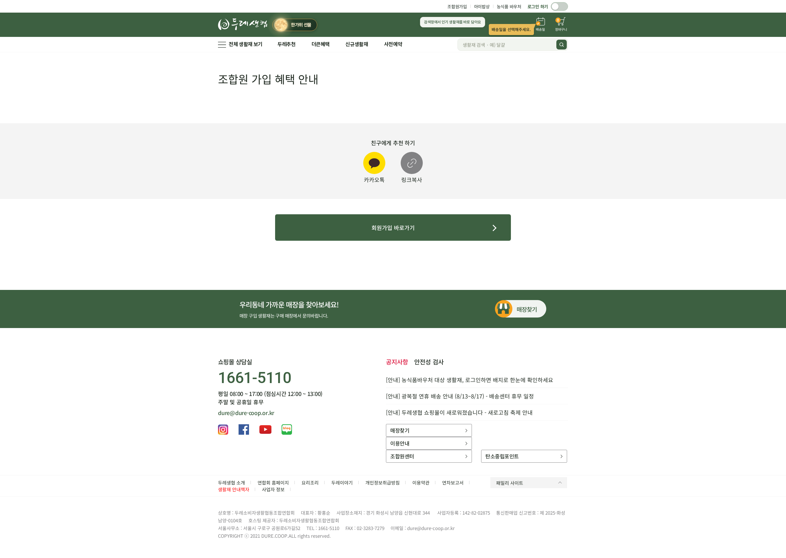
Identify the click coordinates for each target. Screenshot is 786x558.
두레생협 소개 (231, 482)
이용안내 (399, 443)
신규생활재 (356, 44)
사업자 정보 (273, 489)
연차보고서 (453, 482)
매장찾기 (399, 430)
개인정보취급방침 (382, 482)
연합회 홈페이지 (273, 482)
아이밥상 (482, 6)
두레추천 (287, 44)
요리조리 (310, 482)
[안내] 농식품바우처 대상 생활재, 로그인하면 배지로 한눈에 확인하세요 (469, 380)
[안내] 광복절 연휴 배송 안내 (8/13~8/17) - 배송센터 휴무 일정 (460, 396)
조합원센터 (402, 456)
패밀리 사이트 (509, 483)
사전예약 (393, 44)
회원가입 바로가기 (393, 228)
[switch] (559, 6)
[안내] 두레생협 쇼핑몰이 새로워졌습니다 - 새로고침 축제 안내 (459, 412)
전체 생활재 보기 (246, 44)
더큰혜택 (321, 44)
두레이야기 (342, 482)
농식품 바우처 (509, 6)
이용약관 (421, 482)
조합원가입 (457, 6)
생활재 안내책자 (233, 489)
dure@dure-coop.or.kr (246, 413)
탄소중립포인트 (502, 456)
